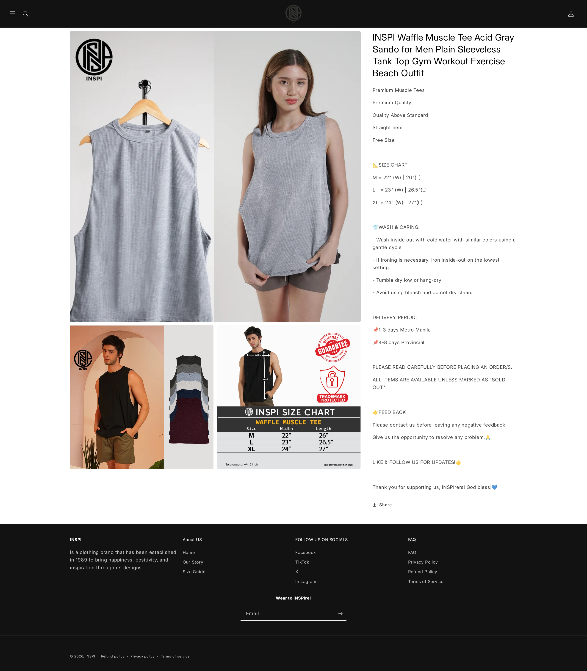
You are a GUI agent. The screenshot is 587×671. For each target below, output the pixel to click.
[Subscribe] (340, 614)
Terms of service (175, 656)
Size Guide (194, 571)
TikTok (302, 561)
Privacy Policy (423, 561)
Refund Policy (422, 571)
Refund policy (113, 656)
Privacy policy (142, 656)
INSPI (90, 656)
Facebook (305, 552)
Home (189, 552)
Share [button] (385, 504)
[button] (12, 13)
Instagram (305, 581)
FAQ (412, 552)
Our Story (193, 561)
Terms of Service (425, 581)
